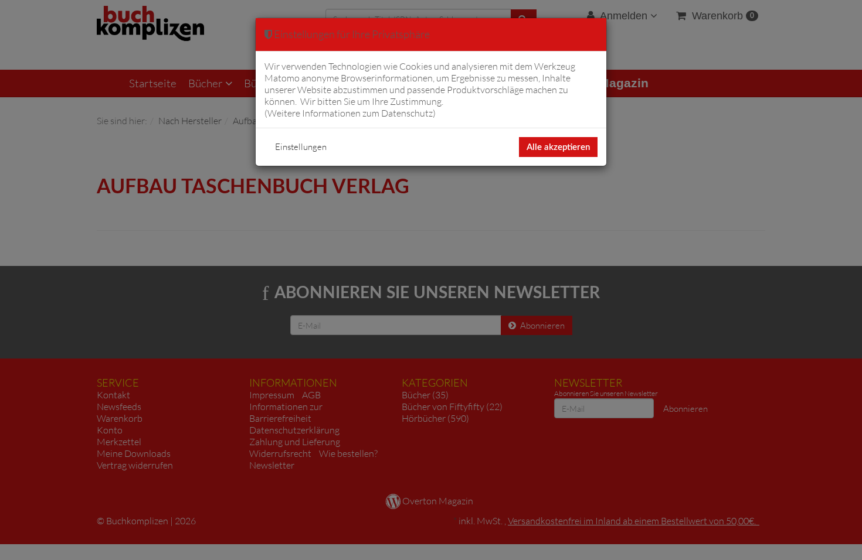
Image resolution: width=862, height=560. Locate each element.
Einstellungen (301, 146)
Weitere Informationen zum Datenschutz (350, 113)
